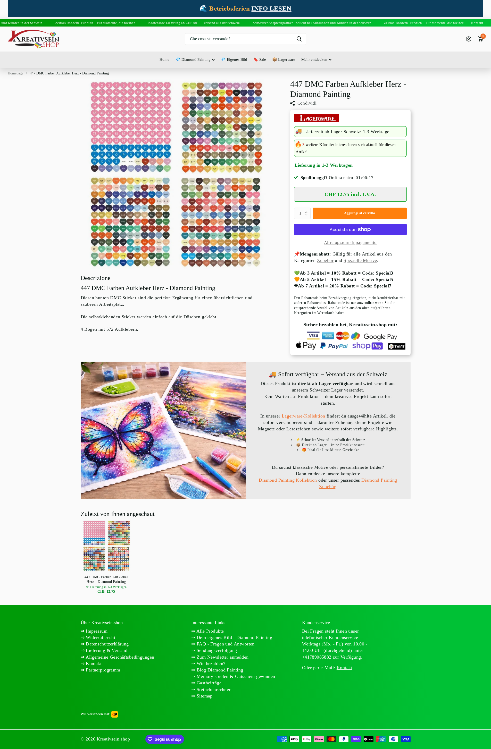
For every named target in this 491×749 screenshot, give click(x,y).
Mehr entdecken (314, 59)
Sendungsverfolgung (216, 650)
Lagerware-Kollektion (303, 416)
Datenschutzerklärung (107, 643)
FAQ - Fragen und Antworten (225, 643)
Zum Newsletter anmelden (222, 657)
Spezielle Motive (360, 260)
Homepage (15, 73)
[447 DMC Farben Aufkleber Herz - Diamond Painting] (106, 546)
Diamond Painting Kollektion (288, 480)
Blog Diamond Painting (219, 670)
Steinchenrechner (213, 689)
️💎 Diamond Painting (193, 59)
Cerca (299, 39)
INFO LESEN (271, 8)
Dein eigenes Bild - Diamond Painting (233, 637)
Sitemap (204, 696)
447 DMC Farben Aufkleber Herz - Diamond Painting (106, 579)
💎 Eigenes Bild (234, 59)
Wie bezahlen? (210, 663)
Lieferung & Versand (106, 650)
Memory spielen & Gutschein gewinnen (235, 676)
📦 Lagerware (283, 59)
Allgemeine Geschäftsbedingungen (119, 657)
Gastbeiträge (208, 682)
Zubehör (325, 260)
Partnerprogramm (102, 670)
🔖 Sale (259, 59)
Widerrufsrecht (100, 637)
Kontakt (93, 663)
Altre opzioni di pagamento (350, 242)
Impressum (96, 631)
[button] (307, 209)
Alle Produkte (209, 631)
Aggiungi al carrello (359, 213)
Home (164, 59)
